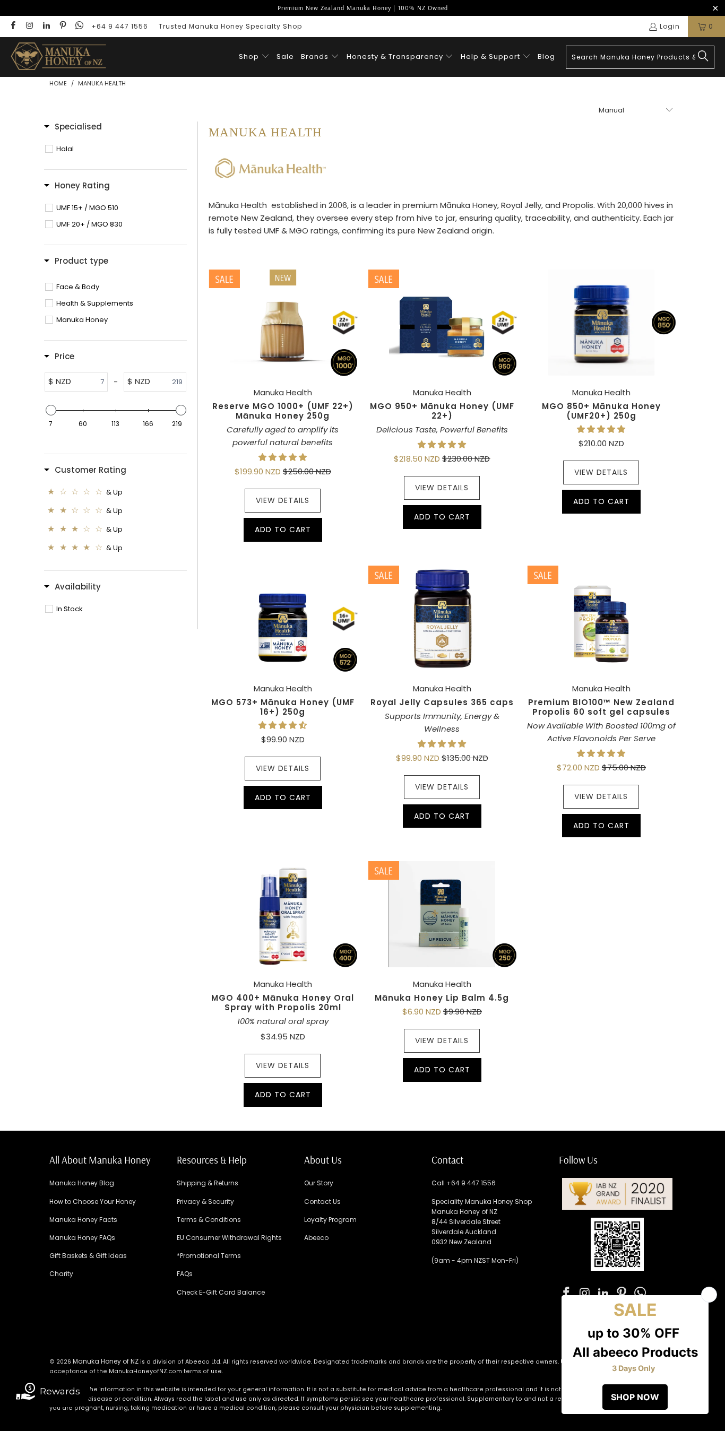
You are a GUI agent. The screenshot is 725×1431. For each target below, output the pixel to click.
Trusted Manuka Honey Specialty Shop (230, 26)
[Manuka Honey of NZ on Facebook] (12, 26)
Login (670, 26)
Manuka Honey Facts (83, 1219)
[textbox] (89, 382)
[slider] (50, 410)
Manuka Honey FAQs (82, 1237)
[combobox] (640, 57)
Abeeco (316, 1237)
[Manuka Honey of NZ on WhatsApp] (78, 26)
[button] (254, 57)
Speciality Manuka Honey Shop (481, 1201)
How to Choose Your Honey (92, 1201)
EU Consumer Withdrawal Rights (229, 1237)
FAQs (185, 1273)
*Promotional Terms (209, 1255)
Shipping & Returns (207, 1182)
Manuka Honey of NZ (106, 1361)
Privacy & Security (205, 1201)
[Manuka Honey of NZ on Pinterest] (62, 26)
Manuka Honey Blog (81, 1182)
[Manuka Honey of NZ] (58, 57)
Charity (61, 1273)
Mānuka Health (238, 205)
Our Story (318, 1182)
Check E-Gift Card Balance (221, 1292)
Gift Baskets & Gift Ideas (88, 1255)
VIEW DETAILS (282, 500)
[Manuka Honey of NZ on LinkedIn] (45, 26)
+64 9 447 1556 (119, 26)
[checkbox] (121, 149)
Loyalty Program (330, 1219)
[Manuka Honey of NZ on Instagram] (28, 26)
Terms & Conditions (209, 1219)
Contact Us (322, 1201)
